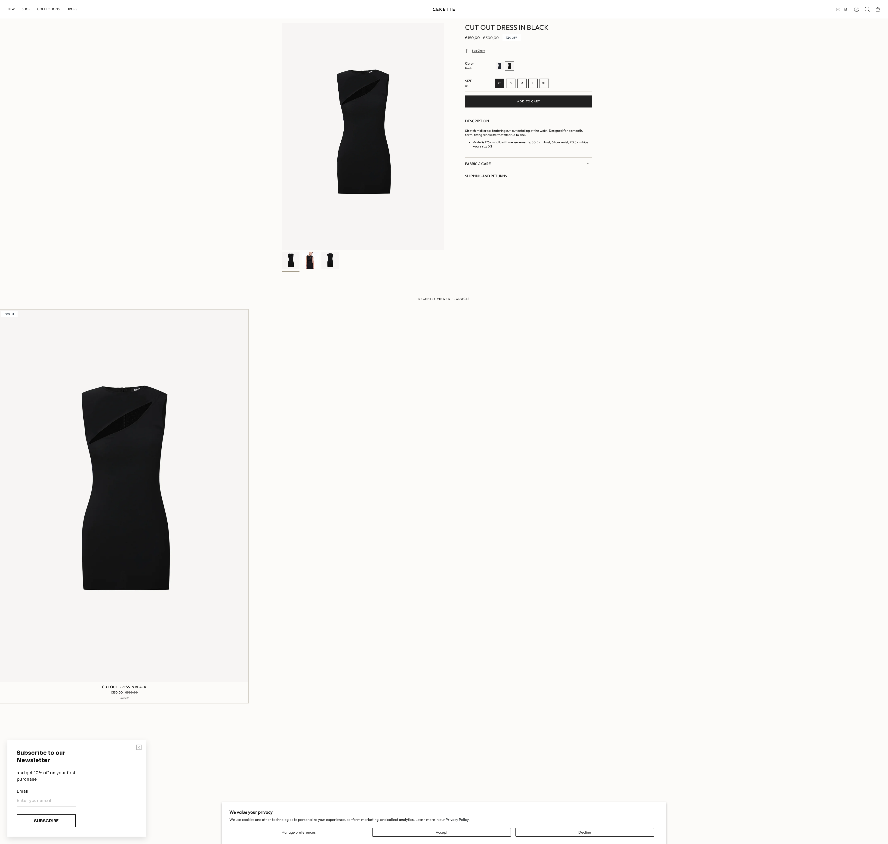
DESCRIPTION (477, 121)
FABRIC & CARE (478, 163)
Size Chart (478, 50)
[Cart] (878, 9)
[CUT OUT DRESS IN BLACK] (124, 496)
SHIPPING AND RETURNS (486, 176)
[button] (26, 9)
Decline (584, 832)
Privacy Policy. (458, 819)
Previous (282, 136)
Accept (441, 832)
